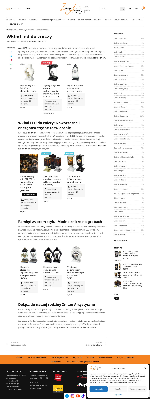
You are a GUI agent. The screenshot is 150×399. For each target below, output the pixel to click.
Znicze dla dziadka (121, 216)
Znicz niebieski (120, 180)
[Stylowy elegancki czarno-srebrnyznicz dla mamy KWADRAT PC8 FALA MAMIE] (52, 72)
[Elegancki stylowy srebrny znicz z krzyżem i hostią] (76, 72)
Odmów (118, 389)
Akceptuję (99, 389)
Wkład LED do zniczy (27, 48)
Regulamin (118, 395)
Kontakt (19, 357)
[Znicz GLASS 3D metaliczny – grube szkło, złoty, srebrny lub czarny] (52, 163)
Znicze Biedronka (121, 116)
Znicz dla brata (120, 161)
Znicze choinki (119, 57)
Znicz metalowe (120, 107)
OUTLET (108, 20)
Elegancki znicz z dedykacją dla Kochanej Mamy (51, 270)
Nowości (22, 20)
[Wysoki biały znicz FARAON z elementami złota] (29, 72)
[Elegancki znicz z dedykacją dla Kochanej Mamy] (52, 254)
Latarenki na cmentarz (123, 148)
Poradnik (90, 357)
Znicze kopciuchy (121, 43)
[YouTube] (77, 396)
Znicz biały (118, 52)
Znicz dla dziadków (121, 134)
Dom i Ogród (121, 20)
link (117, 298)
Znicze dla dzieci (120, 175)
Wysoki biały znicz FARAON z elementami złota (28, 88)
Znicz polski (118, 70)
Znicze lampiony (120, 184)
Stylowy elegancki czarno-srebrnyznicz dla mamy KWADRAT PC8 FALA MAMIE (51, 91)
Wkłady (33, 20)
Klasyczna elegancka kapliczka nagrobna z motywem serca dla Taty (29, 273)
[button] (145, 368)
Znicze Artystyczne (39, 309)
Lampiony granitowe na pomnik (126, 193)
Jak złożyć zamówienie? (37, 357)
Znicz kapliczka (120, 38)
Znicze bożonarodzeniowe (124, 230)
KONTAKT (33, 383)
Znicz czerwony (120, 166)
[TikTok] (83, 396)
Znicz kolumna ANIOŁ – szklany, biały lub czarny (74, 179)
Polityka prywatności (125, 357)
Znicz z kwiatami (120, 111)
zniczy (42, 226)
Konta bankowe (105, 357)
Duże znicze (119, 48)
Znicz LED (118, 93)
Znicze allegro (119, 234)
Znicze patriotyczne (121, 84)
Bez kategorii (119, 171)
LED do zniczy (99, 58)
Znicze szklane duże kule (124, 157)
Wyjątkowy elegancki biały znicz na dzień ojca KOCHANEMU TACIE (75, 273)
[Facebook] (67, 396)
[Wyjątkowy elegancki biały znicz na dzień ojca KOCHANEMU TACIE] (76, 254)
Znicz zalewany (120, 98)
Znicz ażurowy (119, 221)
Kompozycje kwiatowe (52, 20)
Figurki (71, 20)
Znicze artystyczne (121, 61)
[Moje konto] (129, 8)
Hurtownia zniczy (121, 102)
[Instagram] (72, 396)
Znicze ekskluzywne (122, 130)
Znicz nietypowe (120, 225)
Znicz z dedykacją (121, 89)
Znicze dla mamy (121, 152)
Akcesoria (137, 20)
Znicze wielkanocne (121, 189)
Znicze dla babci (120, 202)
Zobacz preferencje (137, 389)
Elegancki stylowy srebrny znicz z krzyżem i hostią (75, 88)
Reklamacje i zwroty (60, 357)
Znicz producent (120, 79)
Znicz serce (118, 125)
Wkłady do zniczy (121, 207)
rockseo (14, 41)
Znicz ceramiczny (121, 75)
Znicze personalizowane (89, 20)
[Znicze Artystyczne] (75, 9)
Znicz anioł (118, 212)
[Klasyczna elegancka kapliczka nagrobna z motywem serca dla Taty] (29, 254)
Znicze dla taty (120, 143)
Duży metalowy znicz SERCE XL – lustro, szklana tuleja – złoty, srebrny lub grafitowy (27, 183)
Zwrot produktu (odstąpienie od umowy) (82, 361)
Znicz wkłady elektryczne (37, 41)
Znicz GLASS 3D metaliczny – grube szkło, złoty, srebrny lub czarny (52, 180)
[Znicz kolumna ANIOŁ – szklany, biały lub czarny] (76, 163)
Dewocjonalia (16, 24)
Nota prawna (56, 361)
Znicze (9, 20)
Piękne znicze (119, 198)
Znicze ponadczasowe (122, 139)
